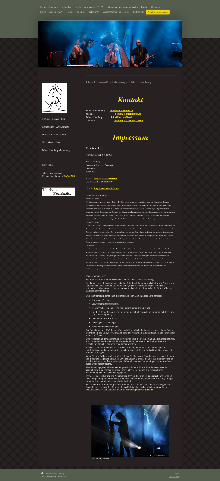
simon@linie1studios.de (121, 110)
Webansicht (174, 476)
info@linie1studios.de (122, 117)
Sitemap (60, 473)
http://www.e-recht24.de (106, 188)
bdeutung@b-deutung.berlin (128, 120)
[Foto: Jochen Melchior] (130, 431)
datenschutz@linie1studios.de (138, 389)
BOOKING (69, 176)
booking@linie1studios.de (128, 113)
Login (176, 473)
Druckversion (50, 473)
